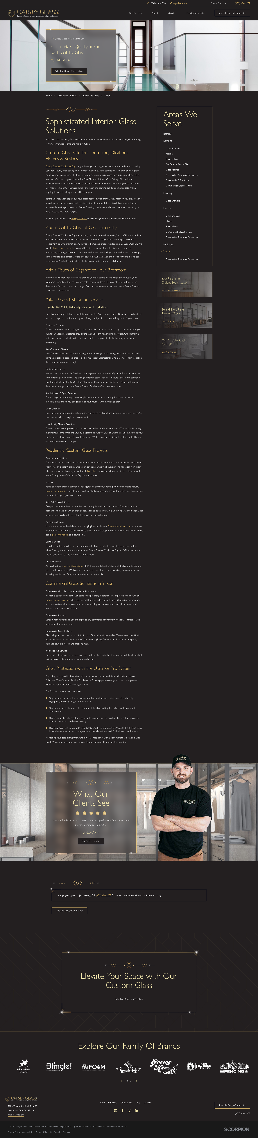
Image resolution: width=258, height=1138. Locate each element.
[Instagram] (129, 1110)
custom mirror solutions (57, 490)
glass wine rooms (60, 534)
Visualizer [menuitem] (172, 13)
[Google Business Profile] (115, 1110)
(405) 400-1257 (242, 3)
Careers (148, 1102)
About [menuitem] (155, 13)
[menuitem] (184, 133)
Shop (137, 1102)
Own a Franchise (218, 3)
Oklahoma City (158, 3)
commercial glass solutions (58, 599)
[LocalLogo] (33, 13)
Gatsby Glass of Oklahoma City (60, 166)
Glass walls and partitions (119, 526)
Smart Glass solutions (72, 565)
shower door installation (63, 248)
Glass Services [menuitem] (135, 13)
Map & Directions (16, 1114)
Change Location (178, 3)
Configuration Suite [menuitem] (196, 13)
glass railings (91, 471)
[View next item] (136, 1080)
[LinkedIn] (136, 1110)
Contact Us (126, 1102)
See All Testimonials (91, 841)
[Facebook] (122, 1110)
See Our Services (170, 290)
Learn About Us (169, 321)
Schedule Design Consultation (232, 13)
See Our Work (169, 352)
